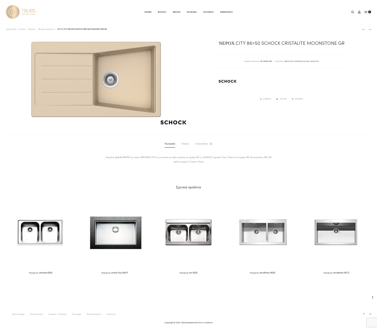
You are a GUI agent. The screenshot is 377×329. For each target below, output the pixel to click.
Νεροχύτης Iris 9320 (188, 272)
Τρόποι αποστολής (36, 314)
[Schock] (227, 81)
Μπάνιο (176, 12)
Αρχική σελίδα (11, 29)
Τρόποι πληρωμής (18, 314)
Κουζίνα (162, 12)
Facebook (267, 99)
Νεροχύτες (32, 29)
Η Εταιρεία (208, 12)
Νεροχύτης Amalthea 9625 (262, 272)
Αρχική (147, 12)
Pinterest (299, 99)
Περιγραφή (170, 143)
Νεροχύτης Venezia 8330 (40, 272)
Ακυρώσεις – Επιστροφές (57, 314)
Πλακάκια (192, 12)
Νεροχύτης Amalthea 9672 (336, 272)
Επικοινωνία (226, 12)
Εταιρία (185, 143)
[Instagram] (370, 314)
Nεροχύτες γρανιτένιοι (46, 29)
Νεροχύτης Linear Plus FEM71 (114, 272)
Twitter (283, 99)
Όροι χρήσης (76, 314)
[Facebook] (363, 314)
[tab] (170, 143)
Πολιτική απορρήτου (94, 314)
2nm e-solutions (205, 322)
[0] (365, 11)
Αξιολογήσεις (203, 143)
